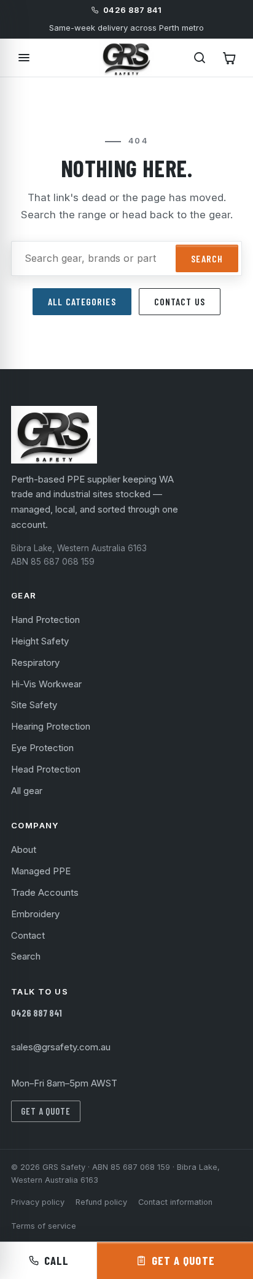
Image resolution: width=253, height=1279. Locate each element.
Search (207, 258)
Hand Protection (45, 619)
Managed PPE (41, 871)
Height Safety (40, 641)
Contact (28, 935)
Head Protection (45, 769)
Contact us (179, 301)
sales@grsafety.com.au (61, 1047)
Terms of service (43, 1226)
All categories (81, 301)
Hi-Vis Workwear (46, 684)
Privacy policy (37, 1202)
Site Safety (34, 705)
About (23, 849)
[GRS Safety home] (126, 57)
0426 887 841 (36, 1013)
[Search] (199, 58)
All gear (26, 790)
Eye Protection (42, 748)
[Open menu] (24, 58)
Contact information (175, 1202)
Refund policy (101, 1202)
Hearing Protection (50, 726)
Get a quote (46, 1111)
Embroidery (35, 914)
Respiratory (35, 662)
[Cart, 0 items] (229, 58)
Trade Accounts (45, 892)
